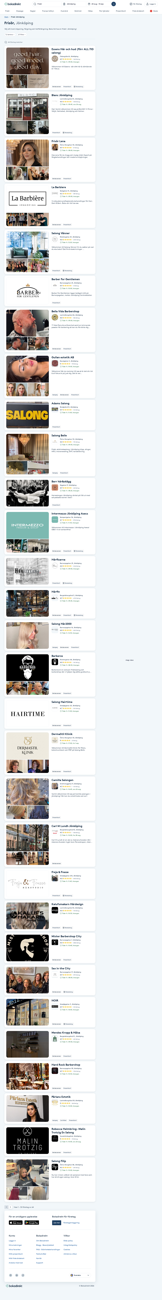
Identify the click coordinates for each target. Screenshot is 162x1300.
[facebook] (23, 1275)
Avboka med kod (16, 1263)
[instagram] (10, 1275)
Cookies (67, 1249)
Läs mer (56, 1223)
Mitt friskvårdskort (16, 1258)
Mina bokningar (15, 1245)
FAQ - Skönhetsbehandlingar (48, 1249)
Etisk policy (68, 1241)
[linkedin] (17, 1275)
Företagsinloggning (71, 1223)
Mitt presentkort (16, 1254)
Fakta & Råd (41, 1254)
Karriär (39, 1258)
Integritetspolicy (70, 1245)
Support (39, 1263)
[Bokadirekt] (12, 4)
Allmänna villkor (70, 1254)
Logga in (12, 1241)
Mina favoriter (14, 1249)
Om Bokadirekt (42, 1241)
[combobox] (47, 4)
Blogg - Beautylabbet (45, 1245)
